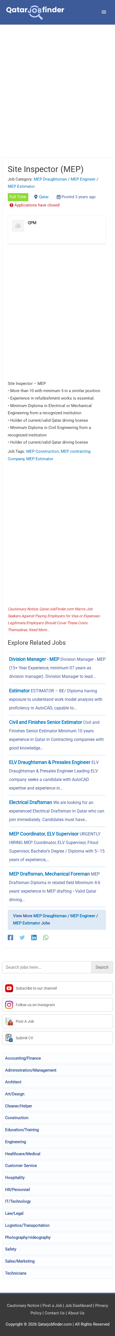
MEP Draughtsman (50, 179)
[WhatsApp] (45, 937)
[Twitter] (22, 937)
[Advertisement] (57, 97)
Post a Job (52, 1305)
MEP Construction (42, 451)
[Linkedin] (34, 937)
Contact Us (55, 1313)
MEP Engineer (83, 179)
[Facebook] (10, 937)
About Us (76, 1313)
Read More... (39, 630)
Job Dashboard (78, 1305)
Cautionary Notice (23, 1305)
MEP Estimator (21, 186)
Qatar (44, 196)
